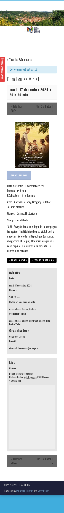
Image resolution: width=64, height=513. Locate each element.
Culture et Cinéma (37, 320)
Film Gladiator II (44, 108)
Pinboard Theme (24, 491)
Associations (15, 309)
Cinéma (25, 309)
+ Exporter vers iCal (43, 260)
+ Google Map (15, 380)
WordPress (43, 491)
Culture (32, 309)
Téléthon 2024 (16, 108)
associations (15, 320)
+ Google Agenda (18, 260)
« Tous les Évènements (19, 59)
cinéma (25, 320)
